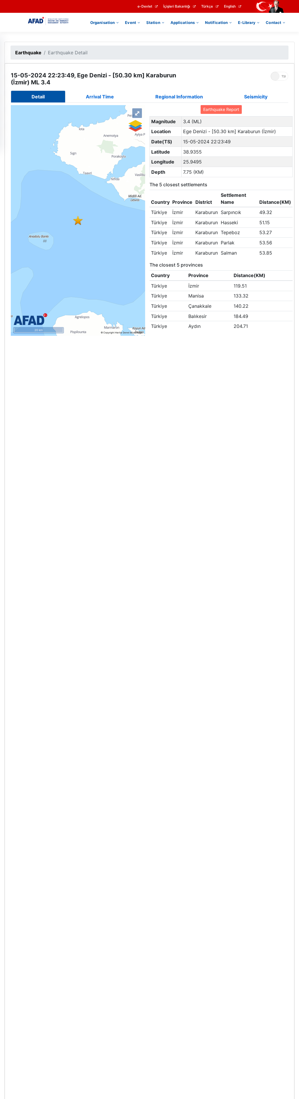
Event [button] (130, 22)
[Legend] (135, 126)
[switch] (279, 76)
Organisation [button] (102, 22)
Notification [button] (216, 22)
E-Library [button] (246, 22)
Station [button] (153, 22)
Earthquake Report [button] (221, 109)
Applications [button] (183, 22)
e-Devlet (145, 6)
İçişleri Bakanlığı (176, 6)
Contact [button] (273, 22)
